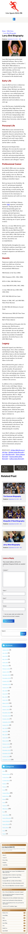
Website (4, 606)
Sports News (6, 827)
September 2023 (7, 759)
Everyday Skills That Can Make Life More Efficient (12, 880)
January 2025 (6, 709)
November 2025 (7, 678)
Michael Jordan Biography (16, 452)
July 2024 (5, 728)
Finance (4, 786)
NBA (8, 204)
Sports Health (6, 824)
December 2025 (6, 675)
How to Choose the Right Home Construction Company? (13, 885)
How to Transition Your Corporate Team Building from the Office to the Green (13, 872)
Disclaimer (4, 862)
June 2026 (5, 656)
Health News (6, 796)
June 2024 (5, 731)
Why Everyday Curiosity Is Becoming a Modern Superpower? (11, 878)
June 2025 (5, 693)
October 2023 (6, 756)
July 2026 (5, 653)
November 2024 (7, 715)
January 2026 (6, 671)
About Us (4, 855)
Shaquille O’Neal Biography (13, 521)
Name (4, 590)
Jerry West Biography (11, 545)
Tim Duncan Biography (12, 496)
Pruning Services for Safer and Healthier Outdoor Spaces (13, 897)
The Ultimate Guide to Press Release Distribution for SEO (13, 883)
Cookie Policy (5, 864)
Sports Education (7, 818)
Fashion (4, 783)
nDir (20, 39)
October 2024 (6, 718)
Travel (4, 833)
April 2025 (5, 700)
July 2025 (5, 690)
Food (4, 789)
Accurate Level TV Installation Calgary (10, 906)
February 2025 (6, 706)
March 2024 (6, 740)
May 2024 (5, 734)
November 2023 (7, 753)
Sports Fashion (6, 821)
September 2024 (7, 722)
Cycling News (6, 780)
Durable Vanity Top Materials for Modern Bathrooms (12, 900)
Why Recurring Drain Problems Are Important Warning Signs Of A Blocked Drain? (13, 895)
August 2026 (6, 650)
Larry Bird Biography (8, 454)
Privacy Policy (5, 860)
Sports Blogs (6, 815)
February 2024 (6, 744)
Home (4, 799)
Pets (4, 811)
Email (4, 598)
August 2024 (6, 725)
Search (4, 631)
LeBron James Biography (16, 458)
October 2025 (6, 681)
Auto (4, 771)
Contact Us (5, 857)
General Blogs (6, 793)
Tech (4, 830)
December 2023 (6, 750)
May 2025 (5, 697)
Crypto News (6, 777)
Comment (5, 570)
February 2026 (6, 668)
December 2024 (6, 712)
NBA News (5, 808)
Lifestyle (5, 805)
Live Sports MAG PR (14, 13)
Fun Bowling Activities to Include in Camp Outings (12, 874)
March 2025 (6, 703)
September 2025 (7, 684)
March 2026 (6, 665)
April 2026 (5, 662)
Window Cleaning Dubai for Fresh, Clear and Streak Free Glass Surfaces (13, 903)
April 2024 (5, 737)
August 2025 (6, 687)
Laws (4, 802)
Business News (6, 774)
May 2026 (5, 659)
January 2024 (6, 747)
